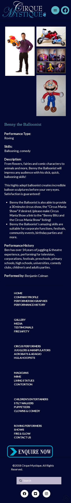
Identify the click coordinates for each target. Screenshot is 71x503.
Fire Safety (21, 331)
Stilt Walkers (24, 403)
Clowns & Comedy (27, 410)
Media (18, 323)
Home (18, 293)
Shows (19, 429)
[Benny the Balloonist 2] (51, 36)
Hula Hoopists (24, 357)
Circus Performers (27, 346)
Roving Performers (28, 425)
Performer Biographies (30, 300)
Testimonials (23, 327)
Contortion (23, 384)
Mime (17, 376)
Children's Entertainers (31, 399)
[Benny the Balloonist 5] (51, 95)
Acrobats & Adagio (27, 353)
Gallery (19, 319)
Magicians (21, 372)
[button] (55, 10)
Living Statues (24, 380)
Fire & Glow (22, 433)
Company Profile (26, 297)
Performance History (29, 304)
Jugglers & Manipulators (32, 350)
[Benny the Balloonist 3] (51, 60)
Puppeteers (22, 407)
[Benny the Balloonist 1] (20, 51)
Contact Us (22, 437)
